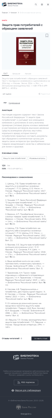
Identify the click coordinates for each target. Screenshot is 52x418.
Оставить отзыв (40, 338)
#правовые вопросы (37, 158)
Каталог (14, 13)
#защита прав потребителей (14, 158)
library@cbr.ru (26, 414)
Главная (5, 13)
